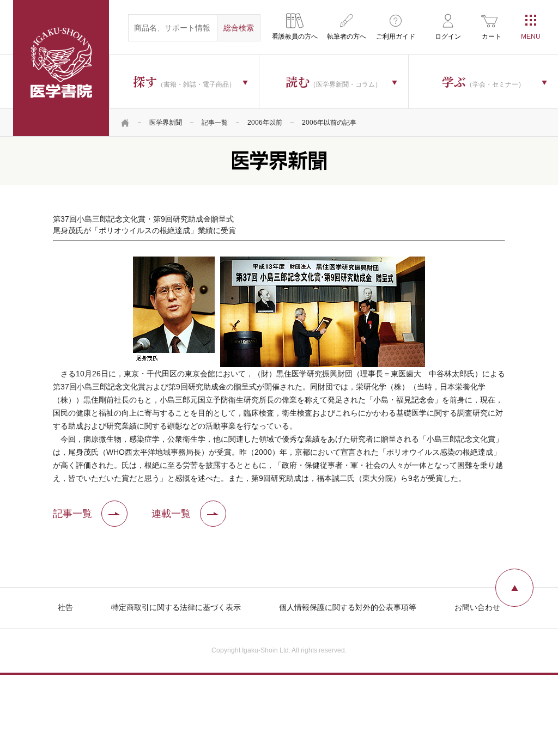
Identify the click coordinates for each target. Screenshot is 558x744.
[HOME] (125, 122)
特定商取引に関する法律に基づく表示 (176, 607)
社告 (65, 607)
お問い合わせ (477, 607)
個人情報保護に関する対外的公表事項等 (347, 607)
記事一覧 (215, 122)
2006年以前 (264, 122)
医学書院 (61, 68)
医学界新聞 (165, 122)
